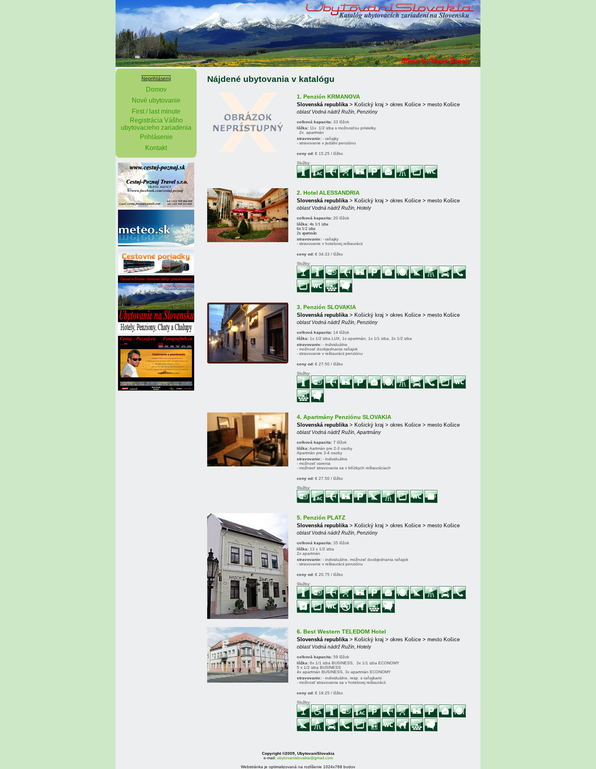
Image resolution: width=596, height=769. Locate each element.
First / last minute (156, 111)
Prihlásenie (156, 136)
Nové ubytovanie (156, 100)
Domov (156, 89)
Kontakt (156, 147)
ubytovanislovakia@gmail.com (305, 758)
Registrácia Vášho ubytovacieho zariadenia (156, 124)
